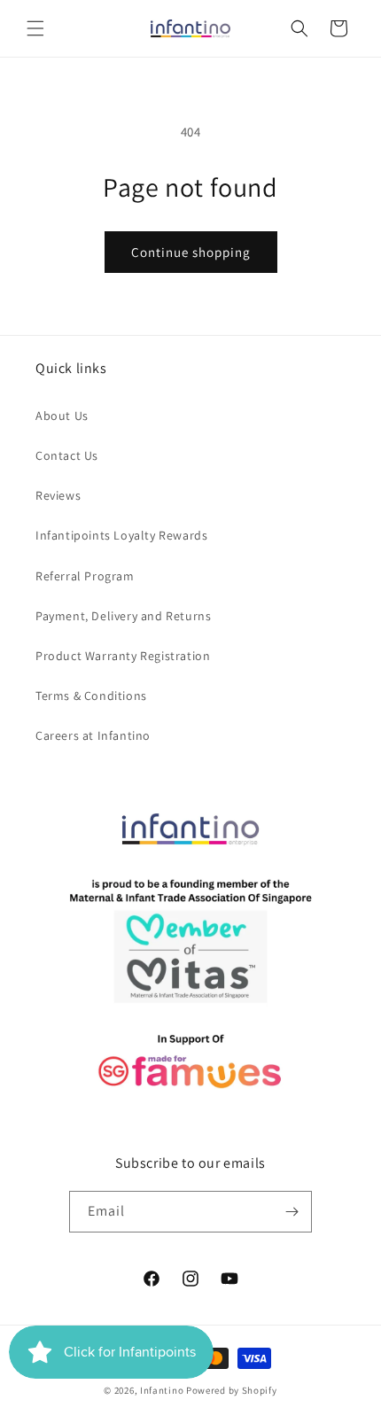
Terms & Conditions (91, 696)
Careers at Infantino (93, 735)
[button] (35, 28)
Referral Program (85, 576)
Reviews (58, 495)
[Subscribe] (291, 1211)
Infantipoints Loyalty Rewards (121, 535)
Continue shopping (191, 252)
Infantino (161, 1390)
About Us (62, 416)
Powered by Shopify (231, 1390)
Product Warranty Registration (122, 656)
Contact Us (66, 455)
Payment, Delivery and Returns (123, 616)
